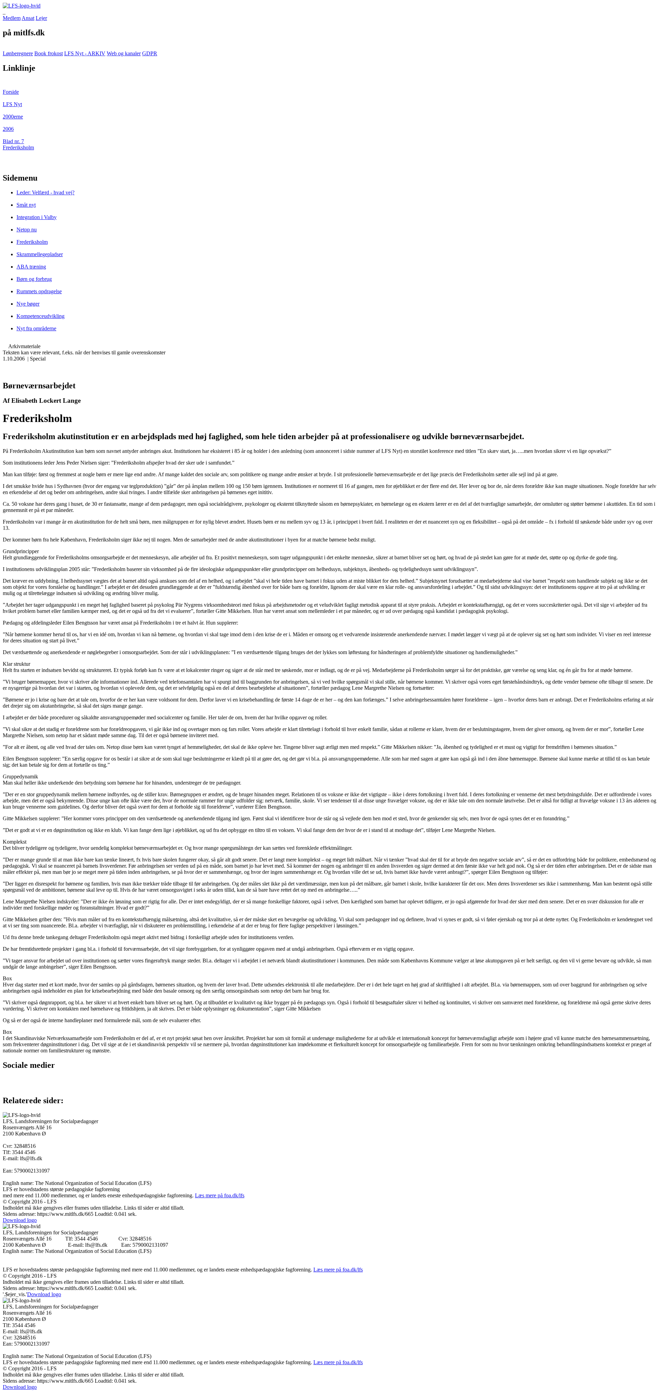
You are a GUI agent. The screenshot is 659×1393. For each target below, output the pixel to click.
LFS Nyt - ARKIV (84, 53)
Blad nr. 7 (13, 141)
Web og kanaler (124, 53)
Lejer (41, 18)
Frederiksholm (18, 147)
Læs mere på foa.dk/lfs (219, 1195)
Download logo (20, 1220)
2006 (8, 129)
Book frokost (48, 53)
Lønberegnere (18, 53)
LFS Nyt (12, 104)
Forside (11, 92)
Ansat (28, 18)
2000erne (13, 116)
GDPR (149, 53)
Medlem (12, 18)
